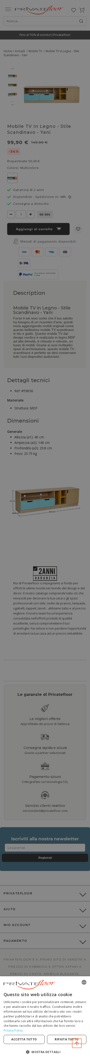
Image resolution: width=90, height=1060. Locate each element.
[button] (45, 1051)
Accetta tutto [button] (24, 1039)
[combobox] (84, 982)
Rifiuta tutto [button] (66, 1039)
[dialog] (45, 1018)
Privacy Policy (13, 1030)
